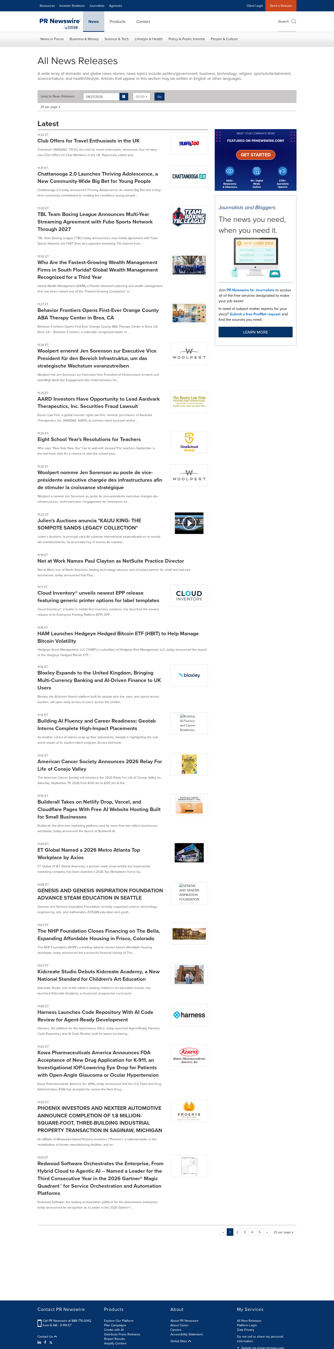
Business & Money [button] (84, 38)
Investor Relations (72, 5)
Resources (47, 5)
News (93, 22)
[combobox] (141, 97)
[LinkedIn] (39, 1342)
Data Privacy (245, 1329)
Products (117, 21)
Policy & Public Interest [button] (187, 38)
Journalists (97, 5)
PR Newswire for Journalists (250, 290)
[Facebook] (45, 1342)
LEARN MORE (255, 332)
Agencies (115, 5)
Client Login (255, 5)
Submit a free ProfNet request (255, 314)
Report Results (114, 1339)
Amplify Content (115, 1343)
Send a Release (281, 5)
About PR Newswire (184, 1320)
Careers (176, 1329)
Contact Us (45, 1336)
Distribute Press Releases (122, 1334)
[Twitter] (51, 1342)
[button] (124, 97)
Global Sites (179, 1341)
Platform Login (247, 1325)
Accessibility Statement (186, 1334)
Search (283, 21)
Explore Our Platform (118, 1320)
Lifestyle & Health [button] (149, 38)
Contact (143, 21)
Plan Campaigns (115, 1325)
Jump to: (57, 96)
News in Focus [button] (52, 38)
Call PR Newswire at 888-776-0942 (67, 1320)
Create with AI (114, 1329)
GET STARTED (256, 154)
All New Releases (249, 1320)
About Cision (179, 1325)
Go (159, 96)
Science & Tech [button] (117, 38)
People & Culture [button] (224, 38)
